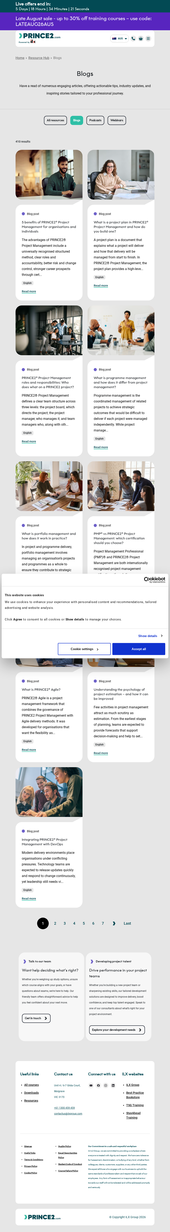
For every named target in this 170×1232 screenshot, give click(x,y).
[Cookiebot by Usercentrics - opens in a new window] (147, 580)
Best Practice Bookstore (135, 1095)
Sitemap (28, 1146)
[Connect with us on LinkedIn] (113, 1085)
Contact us (63, 1074)
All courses (31, 1085)
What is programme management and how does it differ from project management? (120, 382)
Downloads (31, 1092)
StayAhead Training (133, 1115)
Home (20, 58)
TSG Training (135, 1105)
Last (127, 923)
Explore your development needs (113, 1030)
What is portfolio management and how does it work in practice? (49, 536)
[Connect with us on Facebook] (98, 1085)
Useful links (29, 1153)
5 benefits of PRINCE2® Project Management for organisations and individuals (49, 226)
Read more (29, 291)
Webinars (116, 120)
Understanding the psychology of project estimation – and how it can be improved (121, 694)
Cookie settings (82, 649)
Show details (147, 635)
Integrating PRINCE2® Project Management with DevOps (44, 842)
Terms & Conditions (33, 1159)
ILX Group (132, 1085)
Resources (31, 1100)
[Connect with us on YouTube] (91, 1085)
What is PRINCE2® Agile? (41, 690)
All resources (55, 120)
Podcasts (95, 120)
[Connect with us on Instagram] (106, 1085)
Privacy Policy (30, 1166)
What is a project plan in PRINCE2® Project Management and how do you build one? (121, 226)
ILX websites (132, 1074)
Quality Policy (64, 1146)
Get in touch (33, 1018)
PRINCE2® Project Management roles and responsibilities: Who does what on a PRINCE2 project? (48, 382)
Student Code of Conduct (70, 1164)
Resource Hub (38, 58)
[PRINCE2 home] (39, 36)
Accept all (139, 649)
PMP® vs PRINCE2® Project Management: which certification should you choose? (119, 538)
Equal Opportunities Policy (67, 1155)
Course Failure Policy (68, 1171)
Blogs (76, 120)
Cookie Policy (30, 1173)
